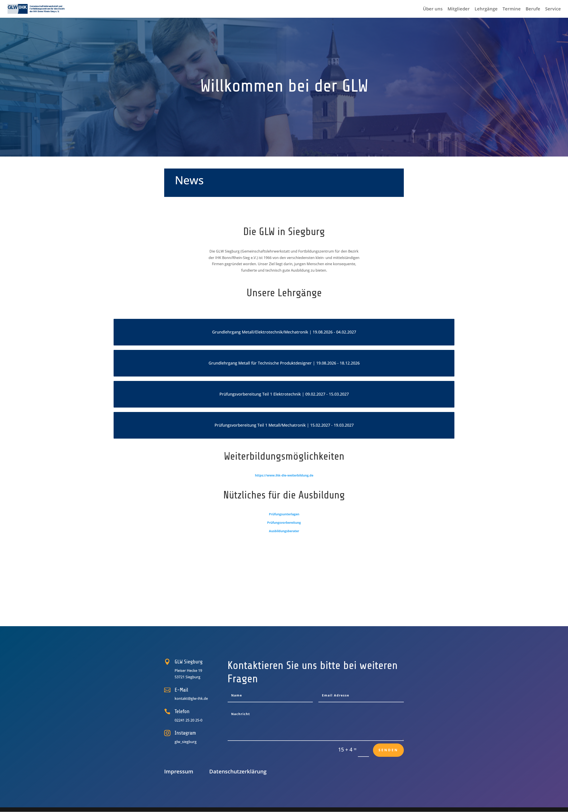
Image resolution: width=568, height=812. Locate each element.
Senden (388, 750)
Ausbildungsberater (284, 531)
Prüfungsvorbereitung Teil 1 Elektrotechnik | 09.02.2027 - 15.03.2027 (284, 394)
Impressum (178, 771)
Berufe (533, 9)
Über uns (433, 9)
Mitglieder (459, 9)
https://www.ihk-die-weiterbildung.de (284, 475)
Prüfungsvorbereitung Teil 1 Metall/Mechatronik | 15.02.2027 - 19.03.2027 (284, 425)
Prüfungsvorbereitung (284, 522)
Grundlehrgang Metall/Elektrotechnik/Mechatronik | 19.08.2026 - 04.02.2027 (284, 332)
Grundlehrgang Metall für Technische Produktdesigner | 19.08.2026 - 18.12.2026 (284, 363)
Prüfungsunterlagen (284, 514)
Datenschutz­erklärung (237, 771)
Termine (512, 9)
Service (553, 9)
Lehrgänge (486, 9)
